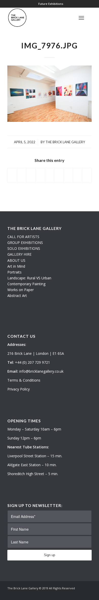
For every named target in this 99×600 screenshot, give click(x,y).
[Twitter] (72, 593)
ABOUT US (16, 260)
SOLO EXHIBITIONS (23, 248)
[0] (90, 17)
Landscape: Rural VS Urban (29, 278)
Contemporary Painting (26, 283)
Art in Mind (16, 266)
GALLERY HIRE (19, 254)
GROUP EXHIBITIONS (25, 242)
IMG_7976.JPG (49, 45)
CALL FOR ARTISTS (23, 236)
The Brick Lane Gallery (65, 142)
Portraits (14, 272)
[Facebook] (88, 593)
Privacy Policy (18, 389)
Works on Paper (20, 289)
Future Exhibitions (50, 4)
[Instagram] (80, 593)
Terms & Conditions (23, 380)
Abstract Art (17, 295)
